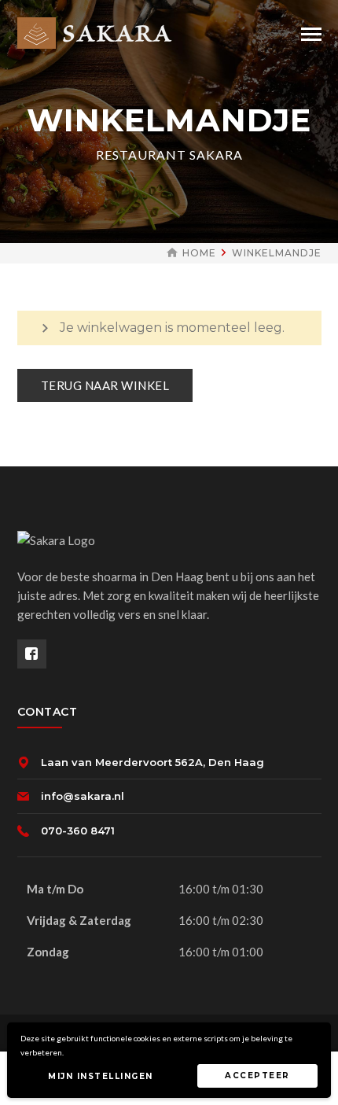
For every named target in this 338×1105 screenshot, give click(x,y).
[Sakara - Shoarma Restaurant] (96, 31)
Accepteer (257, 1075)
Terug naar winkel (105, 385)
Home (199, 253)
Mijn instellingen (100, 1076)
